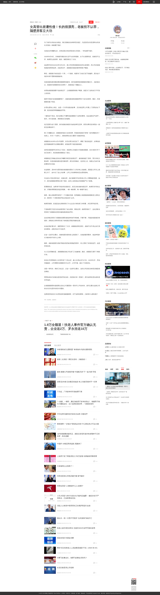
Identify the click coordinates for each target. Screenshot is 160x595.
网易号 (36, 22)
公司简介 (63, 593)
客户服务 (78, 593)
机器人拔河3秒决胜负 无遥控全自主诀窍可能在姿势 (76, 528)
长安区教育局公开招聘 (65, 568)
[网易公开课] (119, 2)
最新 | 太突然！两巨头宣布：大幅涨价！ (72, 359)
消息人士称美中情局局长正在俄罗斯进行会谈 (73, 506)
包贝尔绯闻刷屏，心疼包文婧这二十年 (116, 211)
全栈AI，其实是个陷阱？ (112, 239)
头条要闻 (108, 101)
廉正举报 (103, 593)
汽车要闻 (108, 301)
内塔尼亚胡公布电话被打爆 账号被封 (70, 476)
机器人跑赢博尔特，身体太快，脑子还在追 (117, 289)
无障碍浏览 (15, 1)
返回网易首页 (49, 334)
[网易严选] (125, 2)
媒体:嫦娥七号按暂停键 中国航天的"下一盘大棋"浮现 (76, 372)
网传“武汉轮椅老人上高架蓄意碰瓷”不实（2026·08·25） (77, 548)
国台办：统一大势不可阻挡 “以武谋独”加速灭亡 (74, 518)
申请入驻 (97, 22)
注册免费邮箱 (146, 1)
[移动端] (114, 2)
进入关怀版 (21, 1)
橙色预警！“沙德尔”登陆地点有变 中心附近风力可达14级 (78, 424)
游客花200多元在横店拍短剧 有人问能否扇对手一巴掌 (77, 382)
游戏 (122, 369)
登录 (139, 1)
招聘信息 (73, 593)
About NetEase (57, 593)
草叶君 (47, 35)
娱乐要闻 (108, 185)
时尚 (117, 369)
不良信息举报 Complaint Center (93, 593)
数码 (127, 369)
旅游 (106, 369)
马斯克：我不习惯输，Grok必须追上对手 (116, 293)
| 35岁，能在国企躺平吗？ (113, 359)
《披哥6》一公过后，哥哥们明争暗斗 (115, 202)
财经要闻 (108, 223)
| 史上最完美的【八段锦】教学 (115, 347)
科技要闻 (108, 264)
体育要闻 (108, 143)
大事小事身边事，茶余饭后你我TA (117, 37)
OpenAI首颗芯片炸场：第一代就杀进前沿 (116, 280)
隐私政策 (83, 593)
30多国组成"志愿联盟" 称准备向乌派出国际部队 (74, 349)
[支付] (130, 2)
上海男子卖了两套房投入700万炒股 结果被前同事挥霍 (77, 456)
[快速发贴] (35, 44)
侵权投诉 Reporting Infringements (113, 593)
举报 (99, 34)
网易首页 (5, 1)
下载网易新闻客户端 (65, 334)
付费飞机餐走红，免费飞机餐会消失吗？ (72, 558)
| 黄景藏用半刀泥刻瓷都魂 (114, 356)
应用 (10, 1)
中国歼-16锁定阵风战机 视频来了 (69, 444)
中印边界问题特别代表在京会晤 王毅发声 (72, 414)
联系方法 (68, 593)
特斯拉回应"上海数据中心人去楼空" (70, 486)
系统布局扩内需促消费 (65, 538)
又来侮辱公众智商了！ (65, 466)
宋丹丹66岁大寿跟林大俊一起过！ (115, 215)
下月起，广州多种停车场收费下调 (69, 392)
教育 (111, 369)
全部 (128, 48)
